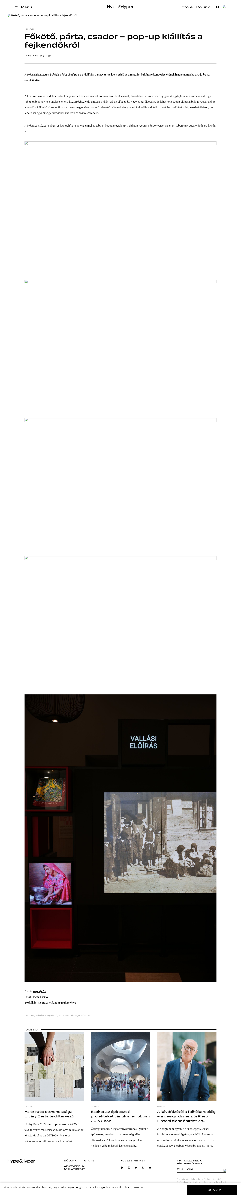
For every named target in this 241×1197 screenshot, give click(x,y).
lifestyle (29, 30)
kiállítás (41, 1016)
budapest (64, 1016)
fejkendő (52, 1016)
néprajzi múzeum (80, 1016)
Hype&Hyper (31, 56)
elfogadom (212, 1190)
